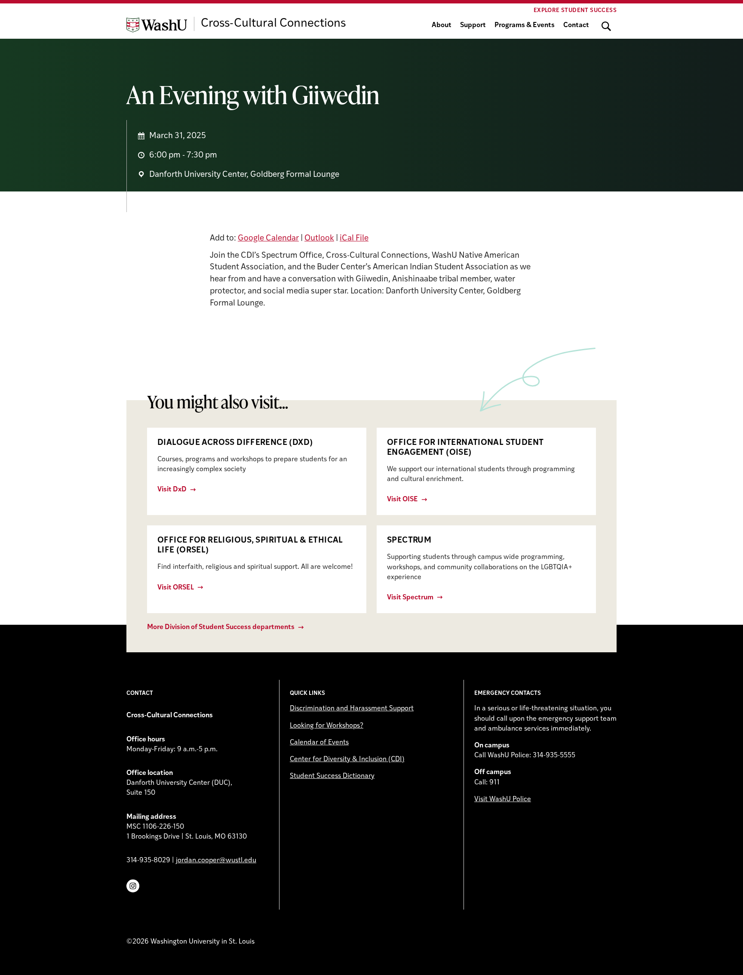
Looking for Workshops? (326, 725)
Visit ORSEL (175, 587)
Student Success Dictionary (332, 776)
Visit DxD (172, 489)
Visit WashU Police (502, 799)
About (441, 25)
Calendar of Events (319, 742)
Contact (576, 25)
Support (473, 25)
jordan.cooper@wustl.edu (216, 860)
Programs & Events (524, 25)
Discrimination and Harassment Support (352, 708)
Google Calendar (268, 238)
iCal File (354, 238)
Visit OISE (402, 499)
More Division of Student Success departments (221, 627)
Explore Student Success (575, 10)
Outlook (319, 238)
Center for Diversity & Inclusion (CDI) (347, 759)
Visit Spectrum (410, 597)
